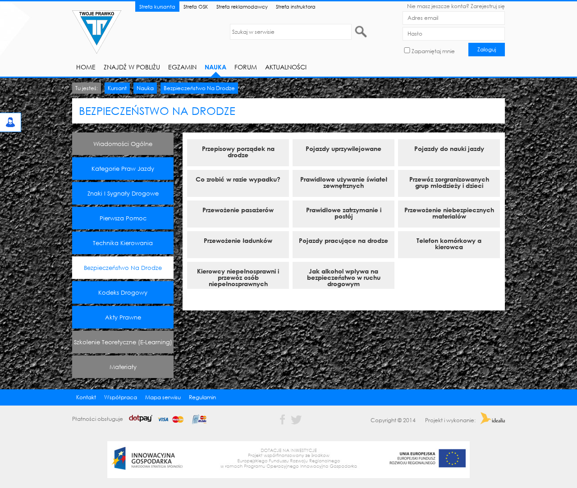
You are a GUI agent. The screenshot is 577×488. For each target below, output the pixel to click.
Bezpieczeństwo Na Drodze (199, 88)
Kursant (117, 88)
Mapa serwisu (163, 397)
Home (86, 67)
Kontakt (86, 397)
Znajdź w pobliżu (132, 67)
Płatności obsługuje (98, 418)
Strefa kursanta (157, 6)
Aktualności (286, 67)
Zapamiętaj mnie (433, 51)
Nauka (215, 67)
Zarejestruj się (488, 6)
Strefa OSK (195, 6)
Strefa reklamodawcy (242, 6)
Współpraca (120, 397)
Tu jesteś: (86, 88)
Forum (245, 67)
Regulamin (202, 397)
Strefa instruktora (296, 6)
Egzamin (182, 67)
